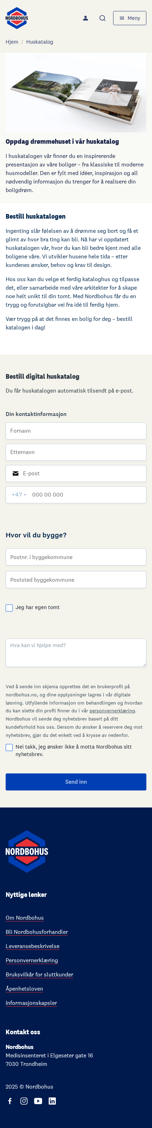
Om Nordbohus (25, 917)
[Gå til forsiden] (17, 18)
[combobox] (103, 18)
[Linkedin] (52, 1101)
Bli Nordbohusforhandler (37, 932)
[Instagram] (24, 1101)
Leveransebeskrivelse (32, 946)
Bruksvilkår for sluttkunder (39, 974)
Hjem (12, 41)
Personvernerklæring (32, 960)
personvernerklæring (112, 710)
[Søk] (103, 18)
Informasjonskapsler (31, 1003)
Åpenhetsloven (24, 988)
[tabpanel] (76, 581)
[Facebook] (10, 1101)
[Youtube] (38, 1101)
